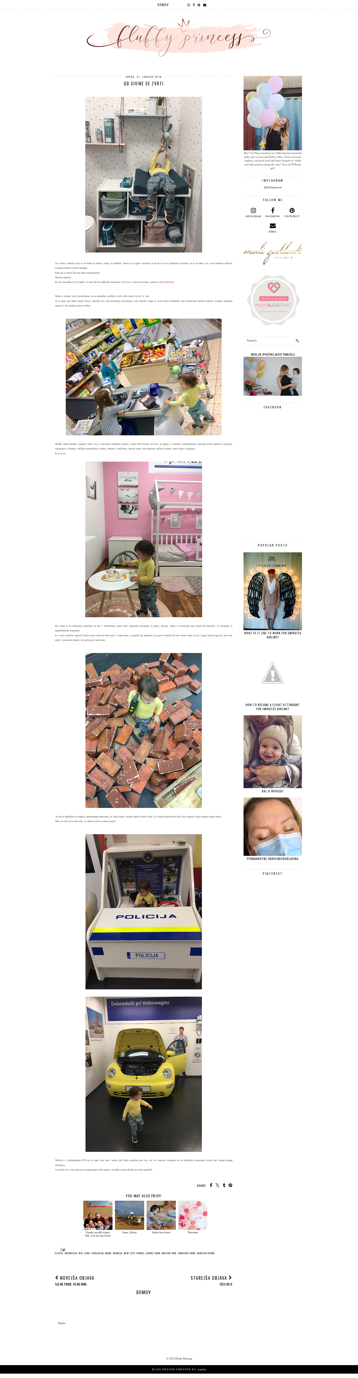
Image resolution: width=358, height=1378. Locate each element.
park (157, 1253)
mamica (117, 1253)
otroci (140, 1253)
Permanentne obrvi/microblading (273, 859)
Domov (163, 4)
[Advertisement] (273, 1016)
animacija (71, 1253)
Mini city (129, 1253)
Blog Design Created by (179, 1369)
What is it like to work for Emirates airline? (272, 635)
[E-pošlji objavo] (62, 1249)
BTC (81, 1253)
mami (108, 1253)
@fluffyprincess (273, 187)
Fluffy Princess (183, 1358)
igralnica (97, 1253)
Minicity (170, 282)
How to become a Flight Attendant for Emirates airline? (273, 707)
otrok (149, 1253)
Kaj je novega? (273, 791)
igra (87, 1253)
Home (61, 1323)
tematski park (186, 1253)
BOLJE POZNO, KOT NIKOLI (273, 354)
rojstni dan (169, 1253)
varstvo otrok (206, 1253)
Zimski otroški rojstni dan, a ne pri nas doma (98, 1234)
